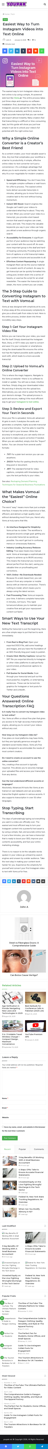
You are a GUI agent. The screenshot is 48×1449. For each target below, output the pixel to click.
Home (6, 14)
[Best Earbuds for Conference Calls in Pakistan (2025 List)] (35, 998)
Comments (39, 1149)
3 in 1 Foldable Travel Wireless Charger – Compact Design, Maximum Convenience (12, 1039)
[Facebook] (4, 881)
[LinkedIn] (14, 881)
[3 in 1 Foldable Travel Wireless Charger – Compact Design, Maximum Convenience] (12, 1026)
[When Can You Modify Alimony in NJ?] (10, 1212)
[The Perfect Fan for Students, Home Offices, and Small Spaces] (9, 1337)
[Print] (43, 881)
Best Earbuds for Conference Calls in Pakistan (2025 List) (34, 1008)
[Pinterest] (24, 881)
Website (5, 1117)
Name (5, 1098)
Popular (22, 1149)
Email (5, 1108)
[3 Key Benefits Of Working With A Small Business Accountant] (10, 1161)
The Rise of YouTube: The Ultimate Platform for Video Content (31, 1306)
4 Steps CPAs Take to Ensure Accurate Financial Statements (31, 1172)
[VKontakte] (33, 881)
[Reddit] (28, 881)
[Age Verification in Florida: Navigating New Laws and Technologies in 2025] (12, 998)
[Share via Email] (38, 881)
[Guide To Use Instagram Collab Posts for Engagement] (9, 1349)
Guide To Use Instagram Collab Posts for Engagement (29, 1348)
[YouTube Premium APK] (35, 1026)
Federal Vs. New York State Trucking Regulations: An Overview (31, 1199)
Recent (7, 1149)
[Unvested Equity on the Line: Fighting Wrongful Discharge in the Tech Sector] (10, 1185)
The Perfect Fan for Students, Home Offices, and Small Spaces (31, 1336)
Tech (13, 14)
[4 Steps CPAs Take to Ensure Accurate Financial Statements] (10, 1173)
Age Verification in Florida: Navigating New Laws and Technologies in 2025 (12, 1009)
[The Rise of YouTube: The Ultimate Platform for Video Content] (9, 1308)
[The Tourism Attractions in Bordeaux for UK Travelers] (9, 1362)
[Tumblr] (19, 881)
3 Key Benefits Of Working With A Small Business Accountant (31, 1160)
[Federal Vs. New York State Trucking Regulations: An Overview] (10, 1200)
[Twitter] (9, 881)
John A (8, 40)
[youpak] (16, 4)
